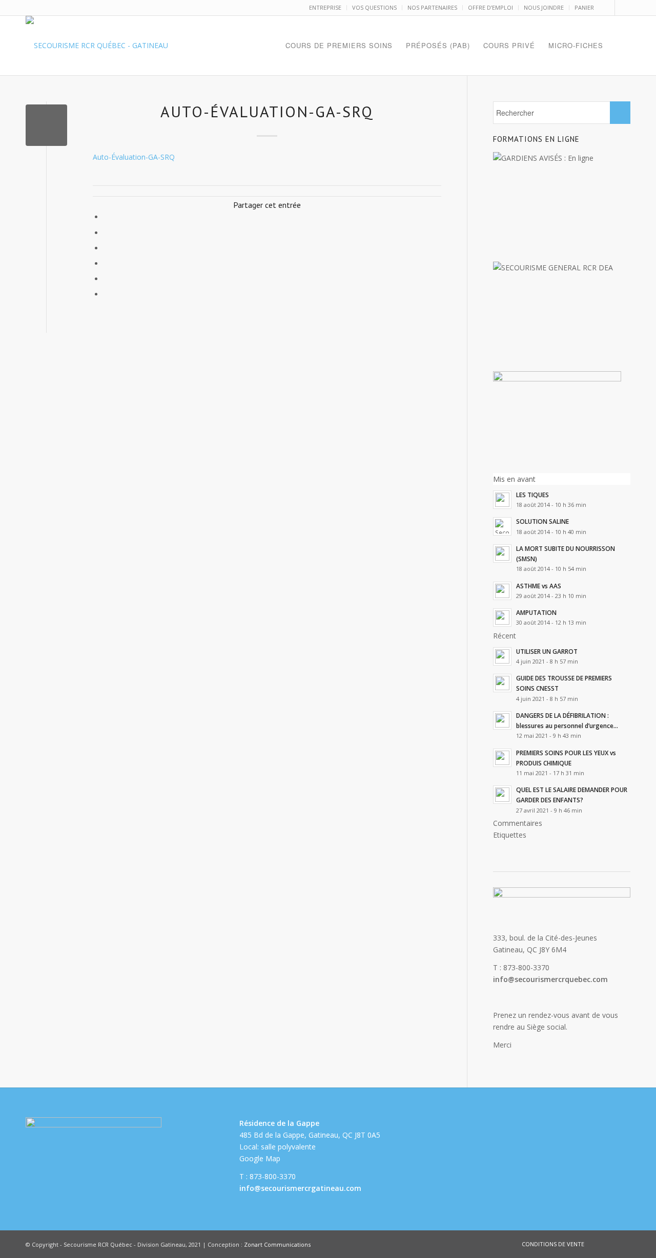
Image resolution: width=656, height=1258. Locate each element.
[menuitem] (325, 7)
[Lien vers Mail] (622, 7)
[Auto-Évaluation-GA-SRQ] (46, 125)
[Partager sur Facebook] (106, 217)
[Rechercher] (620, 45)
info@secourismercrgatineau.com (300, 1188)
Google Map (259, 1158)
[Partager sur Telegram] (106, 279)
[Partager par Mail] (106, 294)
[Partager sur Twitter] (106, 233)
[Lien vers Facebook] (607, 7)
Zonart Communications (277, 1244)
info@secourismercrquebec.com (550, 979)
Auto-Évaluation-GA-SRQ (134, 157)
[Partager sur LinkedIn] (106, 263)
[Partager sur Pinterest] (106, 248)
